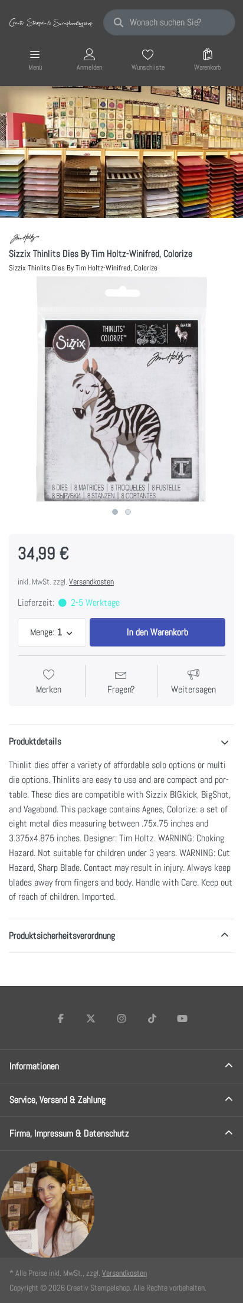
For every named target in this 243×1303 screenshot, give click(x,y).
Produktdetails (35, 741)
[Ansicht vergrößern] (121, 389)
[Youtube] (182, 1018)
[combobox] (169, 22)
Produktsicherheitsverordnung (62, 935)
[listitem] (121, 389)
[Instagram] (121, 1018)
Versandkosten (91, 581)
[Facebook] (61, 1018)
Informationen (34, 1066)
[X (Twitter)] (91, 1018)
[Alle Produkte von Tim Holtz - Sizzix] (24, 238)
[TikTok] (152, 1018)
